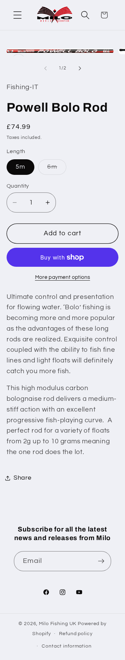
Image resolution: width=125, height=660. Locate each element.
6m (56, 169)
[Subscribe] (101, 561)
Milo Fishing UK (57, 623)
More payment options (62, 277)
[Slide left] (45, 68)
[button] (17, 15)
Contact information (67, 646)
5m (21, 167)
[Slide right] (80, 68)
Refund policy (75, 633)
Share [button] (23, 478)
